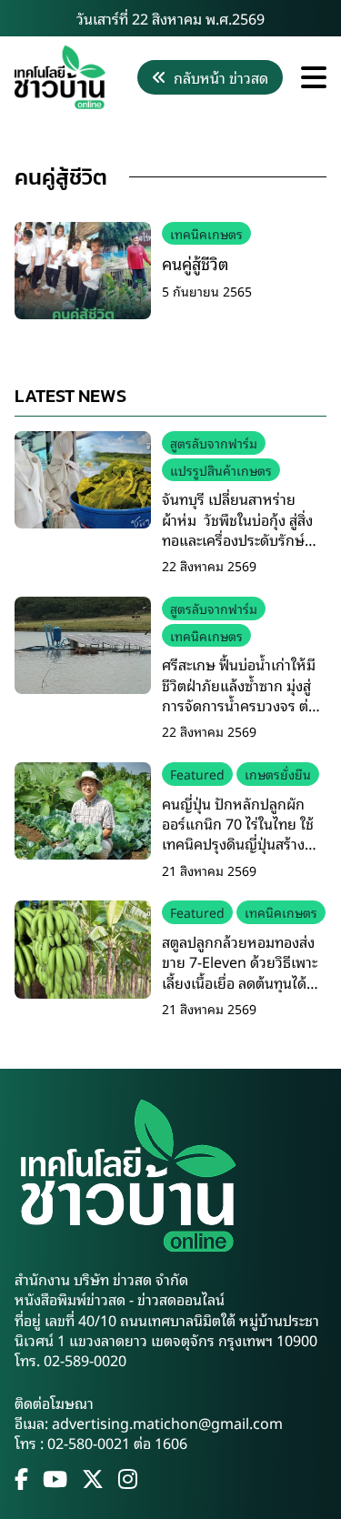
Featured (197, 773)
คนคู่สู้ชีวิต (195, 263)
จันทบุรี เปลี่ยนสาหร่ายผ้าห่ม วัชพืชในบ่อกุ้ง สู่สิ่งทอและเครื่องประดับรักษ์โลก (237, 529)
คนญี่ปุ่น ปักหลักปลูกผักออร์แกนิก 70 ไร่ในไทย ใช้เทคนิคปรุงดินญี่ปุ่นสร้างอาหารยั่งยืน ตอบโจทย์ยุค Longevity (238, 844)
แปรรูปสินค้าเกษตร (221, 469)
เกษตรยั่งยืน (278, 773)
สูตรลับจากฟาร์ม (213, 442)
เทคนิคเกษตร (206, 233)
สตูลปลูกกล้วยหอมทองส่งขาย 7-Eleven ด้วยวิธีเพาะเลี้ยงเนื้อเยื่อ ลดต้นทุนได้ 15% (239, 972)
